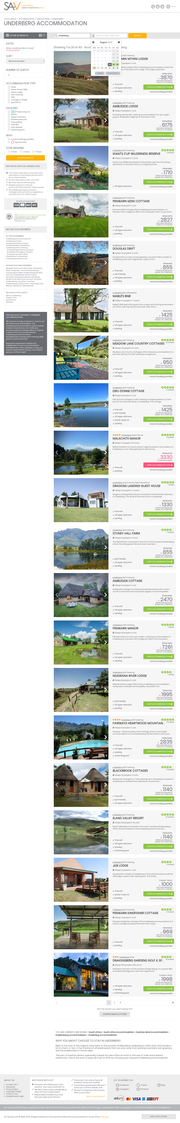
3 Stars (14, 152)
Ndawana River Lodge (130, 676)
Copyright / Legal (13, 1091)
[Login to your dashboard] (158, 7)
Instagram (124, 1089)
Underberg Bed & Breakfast (18, 245)
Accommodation (26, 19)
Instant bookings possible (22, 139)
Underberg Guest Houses (17, 243)
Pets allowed (16, 127)
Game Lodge (16, 92)
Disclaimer (10, 1087)
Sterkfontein (23, 283)
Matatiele (35, 277)
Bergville (9, 268)
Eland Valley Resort (128, 818)
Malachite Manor (126, 438)
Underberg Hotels (14, 241)
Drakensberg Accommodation (71, 1035)
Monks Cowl (11, 279)
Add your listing (158, 1116)
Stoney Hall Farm (126, 533)
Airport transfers (18, 117)
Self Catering (17, 94)
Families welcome (19, 119)
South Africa (10, 19)
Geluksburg (19, 275)
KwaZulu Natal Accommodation (152, 1032)
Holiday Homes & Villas (18, 254)
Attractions (11, 300)
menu (168, 7)
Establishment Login (15, 1096)
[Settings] (162, 7)
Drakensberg (58, 19)
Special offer (21, 142)
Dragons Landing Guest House (136, 486)
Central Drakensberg (30, 270)
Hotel (13, 87)
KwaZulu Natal (43, 19)
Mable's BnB (122, 296)
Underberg (117, 103)
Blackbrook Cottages (130, 771)
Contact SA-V (12, 1084)
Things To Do (11, 297)
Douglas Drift (124, 249)
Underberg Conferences (17, 256)
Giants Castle (31, 275)
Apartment (16, 102)
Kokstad (26, 277)
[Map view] (44, 35)
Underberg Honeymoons (17, 258)
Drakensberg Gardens (33, 273)
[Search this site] (153, 7)
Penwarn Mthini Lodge (130, 59)
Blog (163, 1085)
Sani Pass (22, 281)
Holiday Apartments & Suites (20, 250)
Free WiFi (15, 124)
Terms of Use (12, 1094)
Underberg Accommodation (102, 1035)
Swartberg (34, 283)
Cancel (99, 73)
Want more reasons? (95, 1096)
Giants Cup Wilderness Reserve (136, 154)
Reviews (9, 302)
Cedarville (15, 270)
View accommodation (158, 87)
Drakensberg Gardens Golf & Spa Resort (144, 960)
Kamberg (19, 277)
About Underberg (13, 295)
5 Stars (38, 152)
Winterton (17, 286)
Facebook (124, 1085)
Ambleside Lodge (125, 106)
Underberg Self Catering (17, 248)
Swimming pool (18, 130)
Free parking (16, 122)
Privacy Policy (12, 1089)
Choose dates (13, 50)
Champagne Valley (14, 273)
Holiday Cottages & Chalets (20, 252)
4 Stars (26, 152)
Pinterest (145, 1089)
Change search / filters (115, 1014)
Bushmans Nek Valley (23, 268)
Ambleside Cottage (127, 581)
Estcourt (9, 275)
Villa (13, 97)
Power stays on (23, 112)
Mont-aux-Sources (25, 279)
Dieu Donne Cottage (128, 391)
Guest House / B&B (19, 89)
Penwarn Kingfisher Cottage (135, 913)
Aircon (14, 114)
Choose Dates (113, 73)
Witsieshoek (28, 286)
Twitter (144, 1085)
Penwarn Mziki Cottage (131, 201)
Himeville (10, 277)
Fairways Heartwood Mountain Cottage (145, 723)
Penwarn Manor (125, 628)
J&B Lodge (120, 865)
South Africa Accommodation (119, 1032)
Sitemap (104, 1117)
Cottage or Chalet (19, 100)
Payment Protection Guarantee (31, 215)
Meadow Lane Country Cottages (138, 343)
